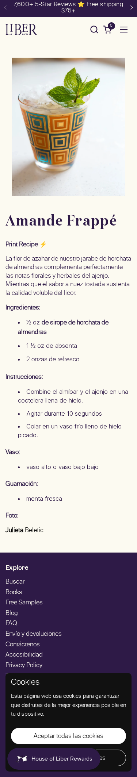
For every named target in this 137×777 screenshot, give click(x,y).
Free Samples (24, 602)
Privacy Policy (23, 665)
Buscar (14, 582)
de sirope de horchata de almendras (63, 328)
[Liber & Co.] (21, 29)
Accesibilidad (24, 655)
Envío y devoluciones (33, 634)
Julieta (14, 530)
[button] (94, 29)
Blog (11, 613)
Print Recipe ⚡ (26, 244)
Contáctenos (22, 644)
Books (13, 592)
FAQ (11, 623)
